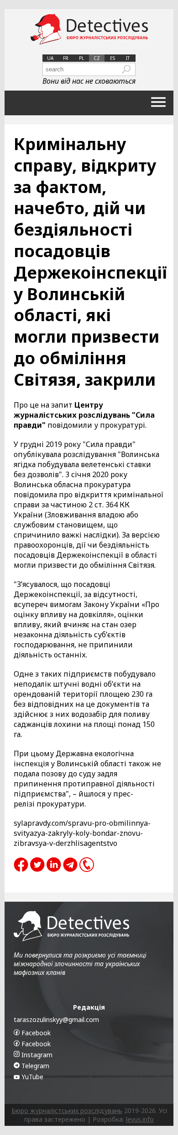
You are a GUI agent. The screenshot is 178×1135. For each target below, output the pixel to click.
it (128, 58)
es (112, 58)
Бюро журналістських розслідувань (66, 1110)
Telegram (34, 1065)
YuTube (31, 1076)
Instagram (36, 1054)
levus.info (140, 1119)
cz (97, 58)
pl (81, 58)
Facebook (35, 1032)
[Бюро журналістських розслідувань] (89, 29)
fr (65, 58)
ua (50, 58)
